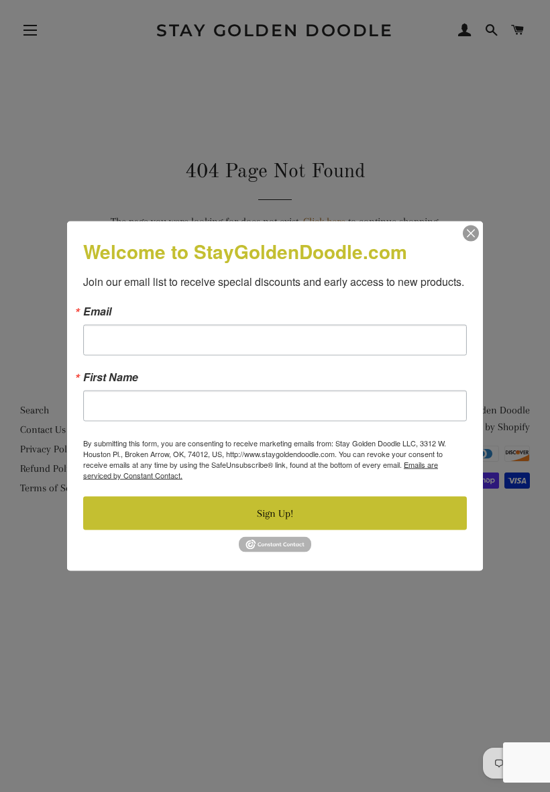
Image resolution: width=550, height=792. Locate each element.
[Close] (471, 234)
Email (97, 311)
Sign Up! (275, 513)
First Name (110, 377)
